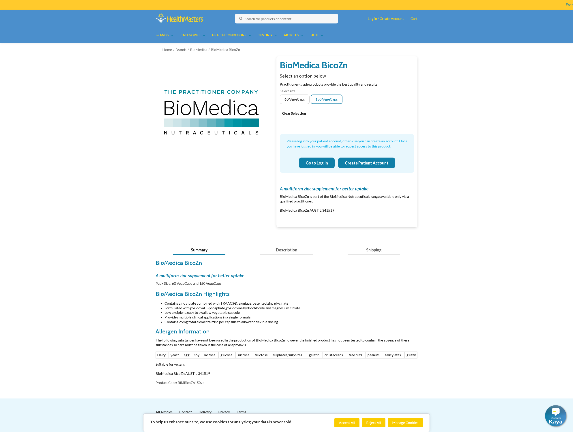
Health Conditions (229, 35)
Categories (190, 35)
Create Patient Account (366, 162)
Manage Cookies (405, 422)
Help (314, 35)
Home (167, 49)
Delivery (205, 412)
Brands (162, 35)
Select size (287, 91)
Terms (241, 412)
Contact (185, 412)
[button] (555, 415)
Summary (199, 249)
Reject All (373, 422)
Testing (265, 35)
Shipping (374, 249)
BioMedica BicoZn (225, 49)
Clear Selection (294, 113)
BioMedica (198, 49)
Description (286, 249)
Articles (291, 35)
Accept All (347, 422)
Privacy (224, 412)
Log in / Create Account (386, 18)
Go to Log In (317, 162)
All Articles (164, 412)
